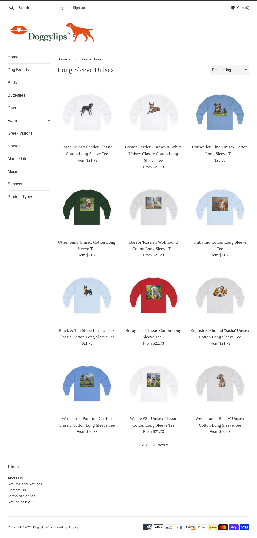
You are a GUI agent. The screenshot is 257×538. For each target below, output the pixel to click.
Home (13, 57)
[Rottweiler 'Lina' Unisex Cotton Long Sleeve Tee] (219, 112)
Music (13, 171)
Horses (14, 146)
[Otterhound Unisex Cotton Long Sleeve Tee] (86, 207)
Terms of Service (21, 496)
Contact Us (17, 490)
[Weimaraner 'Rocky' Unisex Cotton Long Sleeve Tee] (219, 383)
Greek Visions (20, 133)
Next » (162, 445)
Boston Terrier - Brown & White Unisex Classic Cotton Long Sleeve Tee (153, 154)
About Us (15, 478)
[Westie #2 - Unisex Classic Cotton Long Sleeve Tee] (153, 383)
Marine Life (29, 159)
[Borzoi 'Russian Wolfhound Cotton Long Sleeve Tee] (153, 207)
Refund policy (19, 502)
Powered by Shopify (64, 527)
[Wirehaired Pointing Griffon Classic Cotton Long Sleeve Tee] (86, 383)
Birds (12, 83)
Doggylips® (41, 527)
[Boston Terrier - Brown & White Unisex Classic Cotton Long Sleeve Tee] (153, 112)
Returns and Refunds (25, 484)
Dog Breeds (29, 70)
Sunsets (15, 184)
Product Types (29, 197)
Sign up (79, 8)
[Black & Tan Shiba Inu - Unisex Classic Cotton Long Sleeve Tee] (86, 295)
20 (154, 445)
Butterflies (16, 95)
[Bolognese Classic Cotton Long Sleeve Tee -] (153, 295)
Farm (29, 120)
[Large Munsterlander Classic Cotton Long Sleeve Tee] (86, 112)
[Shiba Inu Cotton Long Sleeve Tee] (219, 207)
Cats (12, 108)
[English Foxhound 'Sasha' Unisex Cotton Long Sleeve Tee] (219, 295)
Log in (62, 8)
